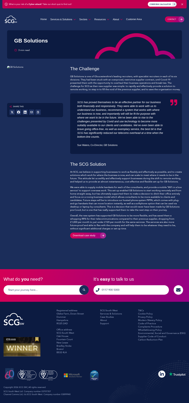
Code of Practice (147, 323)
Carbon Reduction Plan (150, 339)
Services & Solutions (61, 19)
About (116, 19)
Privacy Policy (145, 317)
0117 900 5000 (110, 290)
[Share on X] (12, 112)
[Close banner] (182, 4)
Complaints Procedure (150, 326)
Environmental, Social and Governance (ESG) (161, 333)
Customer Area (134, 19)
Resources (100, 19)
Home (43, 19)
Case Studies (107, 317)
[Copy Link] (38, 112)
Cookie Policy (145, 313)
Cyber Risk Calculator (160, 4)
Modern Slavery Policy (150, 320)
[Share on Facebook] (18, 112)
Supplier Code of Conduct (152, 336)
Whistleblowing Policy (150, 330)
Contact (172, 19)
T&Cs (141, 310)
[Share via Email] (31, 112)
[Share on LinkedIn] (25, 112)
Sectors (83, 19)
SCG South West (109, 310)
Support (104, 323)
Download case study (84, 235)
